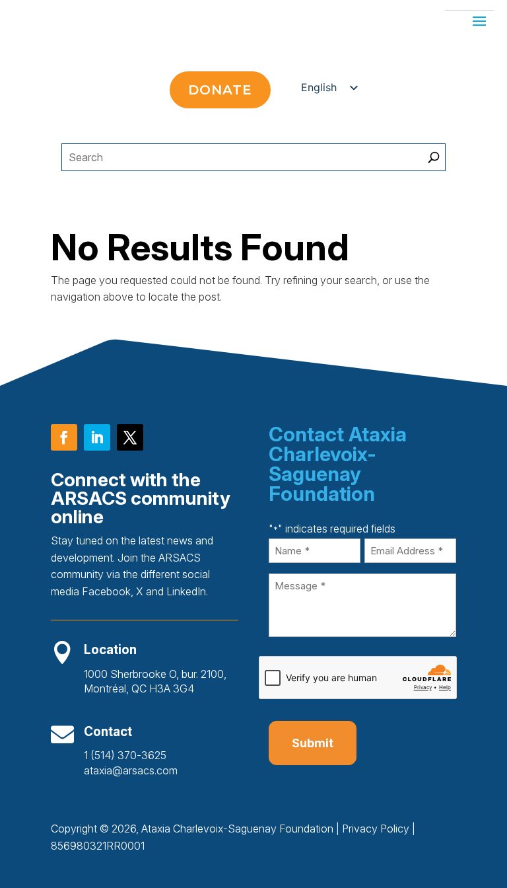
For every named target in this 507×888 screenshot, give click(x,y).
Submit (312, 743)
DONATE (220, 90)
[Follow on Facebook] (64, 437)
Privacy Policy (375, 828)
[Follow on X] (130, 437)
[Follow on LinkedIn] (97, 437)
